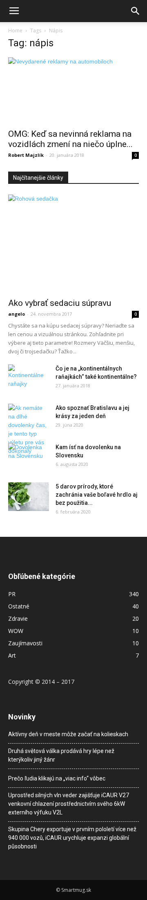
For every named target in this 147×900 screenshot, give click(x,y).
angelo (16, 314)
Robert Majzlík (26, 155)
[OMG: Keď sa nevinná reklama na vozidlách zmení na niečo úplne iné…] (73, 90)
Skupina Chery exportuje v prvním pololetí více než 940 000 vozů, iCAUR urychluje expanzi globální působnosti (72, 838)
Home (15, 30)
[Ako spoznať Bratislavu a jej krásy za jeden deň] (28, 429)
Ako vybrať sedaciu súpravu (59, 303)
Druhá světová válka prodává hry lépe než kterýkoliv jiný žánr (61, 755)
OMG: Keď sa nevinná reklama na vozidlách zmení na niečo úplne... (70, 139)
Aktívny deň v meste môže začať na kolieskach (68, 734)
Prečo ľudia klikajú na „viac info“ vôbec (56, 778)
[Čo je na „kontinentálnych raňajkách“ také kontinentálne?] (28, 376)
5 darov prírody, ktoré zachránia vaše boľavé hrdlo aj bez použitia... (97, 494)
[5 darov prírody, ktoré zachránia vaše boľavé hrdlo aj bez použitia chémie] (28, 496)
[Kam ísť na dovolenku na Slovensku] (28, 457)
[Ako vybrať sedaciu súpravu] (73, 243)
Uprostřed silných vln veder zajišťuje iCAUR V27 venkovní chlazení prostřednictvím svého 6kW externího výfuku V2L (68, 804)
